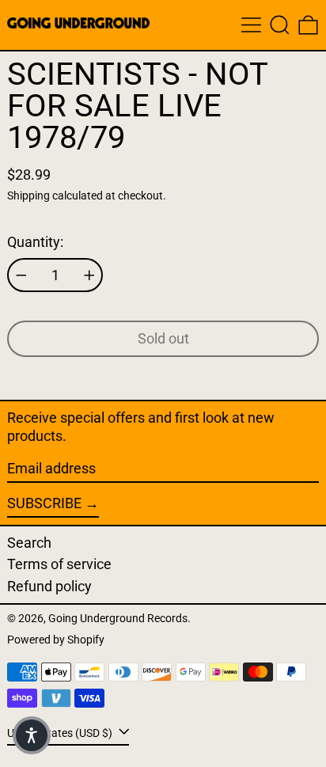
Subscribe (44, 503)
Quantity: (35, 242)
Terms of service (59, 564)
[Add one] (89, 275)
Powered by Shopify (55, 640)
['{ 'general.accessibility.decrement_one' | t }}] (21, 275)
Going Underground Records (118, 618)
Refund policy (49, 586)
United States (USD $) (61, 732)
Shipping (28, 196)
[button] (279, 25)
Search (29, 542)
